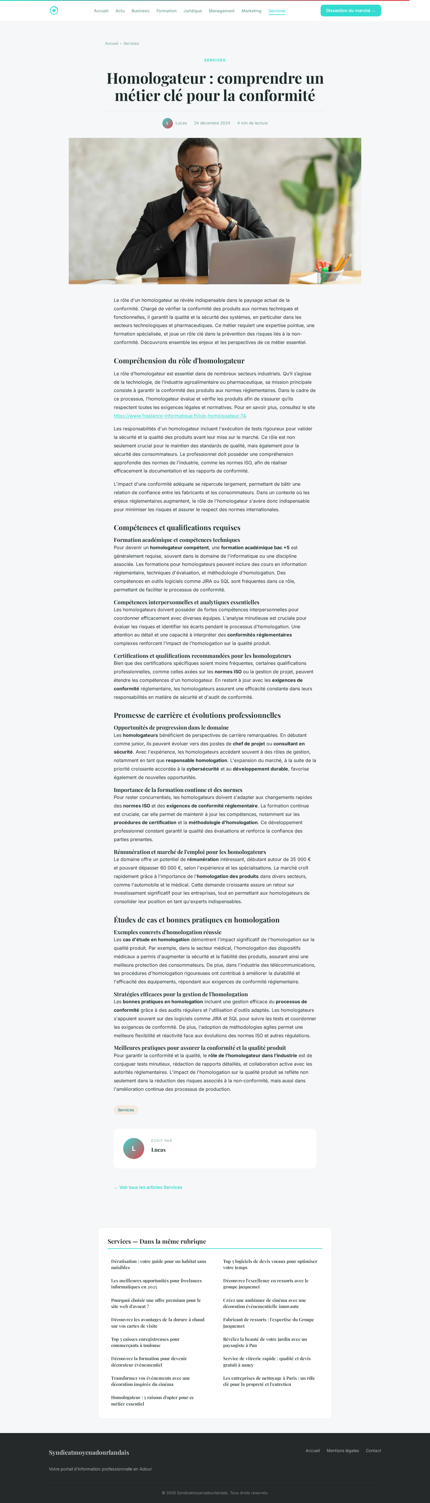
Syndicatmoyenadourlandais (89, 1452)
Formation (166, 10)
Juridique (192, 10)
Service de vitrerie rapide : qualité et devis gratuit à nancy (267, 1361)
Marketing (252, 10)
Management (222, 10)
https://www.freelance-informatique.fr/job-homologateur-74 (179, 416)
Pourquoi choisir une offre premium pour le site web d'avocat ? (156, 1303)
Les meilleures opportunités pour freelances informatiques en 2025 (156, 1284)
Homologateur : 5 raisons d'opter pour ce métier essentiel (152, 1400)
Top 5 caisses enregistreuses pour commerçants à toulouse (145, 1342)
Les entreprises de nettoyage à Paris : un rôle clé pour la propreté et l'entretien (269, 1381)
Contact (373, 1450)
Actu (120, 10)
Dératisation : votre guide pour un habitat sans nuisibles (158, 1264)
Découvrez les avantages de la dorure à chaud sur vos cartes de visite (157, 1323)
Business (140, 10)
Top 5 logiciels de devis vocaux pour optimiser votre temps (270, 1264)
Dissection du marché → (351, 10)
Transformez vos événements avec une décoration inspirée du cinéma (150, 1381)
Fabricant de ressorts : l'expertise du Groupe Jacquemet (268, 1323)
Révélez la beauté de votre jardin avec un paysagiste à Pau (265, 1342)
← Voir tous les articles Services (148, 1187)
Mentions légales (343, 1450)
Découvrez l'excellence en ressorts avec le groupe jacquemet (266, 1284)
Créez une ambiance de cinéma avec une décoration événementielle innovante (264, 1303)
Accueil (101, 10)
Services (277, 10)
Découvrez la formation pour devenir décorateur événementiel (149, 1361)
